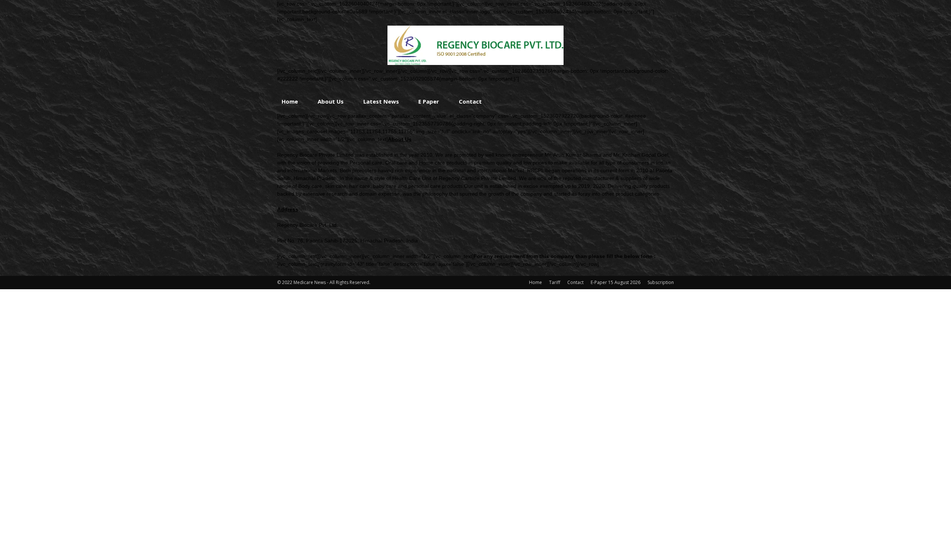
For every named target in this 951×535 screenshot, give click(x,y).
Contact (470, 101)
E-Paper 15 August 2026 (615, 282)
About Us (331, 101)
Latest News (381, 101)
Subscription (660, 282)
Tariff (554, 282)
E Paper (428, 101)
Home (290, 101)
